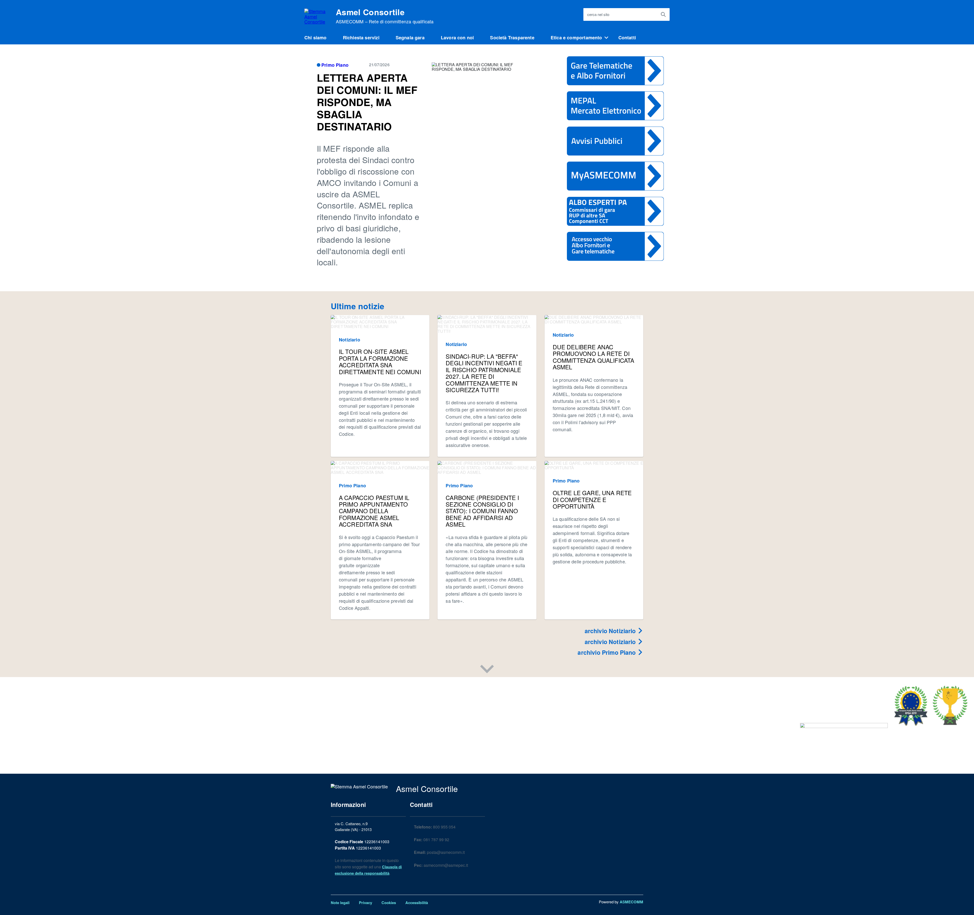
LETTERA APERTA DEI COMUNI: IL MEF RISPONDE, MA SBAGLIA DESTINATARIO (367, 101)
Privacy (365, 902)
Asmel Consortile (385, 16)
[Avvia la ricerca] (663, 14)
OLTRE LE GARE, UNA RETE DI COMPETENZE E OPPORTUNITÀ (592, 499)
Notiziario (349, 339)
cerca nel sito (598, 14)
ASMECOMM (631, 902)
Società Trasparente (512, 37)
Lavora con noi (457, 37)
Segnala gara (410, 37)
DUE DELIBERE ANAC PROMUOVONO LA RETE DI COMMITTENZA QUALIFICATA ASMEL (593, 357)
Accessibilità (416, 902)
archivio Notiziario (611, 631)
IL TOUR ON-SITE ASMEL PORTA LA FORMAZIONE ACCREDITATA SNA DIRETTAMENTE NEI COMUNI (380, 361)
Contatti (627, 37)
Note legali (340, 902)
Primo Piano (335, 65)
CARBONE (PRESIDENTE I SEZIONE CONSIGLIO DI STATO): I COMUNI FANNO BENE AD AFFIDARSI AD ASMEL (482, 511)
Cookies (388, 902)
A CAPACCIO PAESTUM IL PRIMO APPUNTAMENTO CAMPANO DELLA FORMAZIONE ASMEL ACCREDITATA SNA (374, 511)
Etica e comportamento (576, 37)
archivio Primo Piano (607, 652)
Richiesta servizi (361, 37)
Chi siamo (315, 37)
